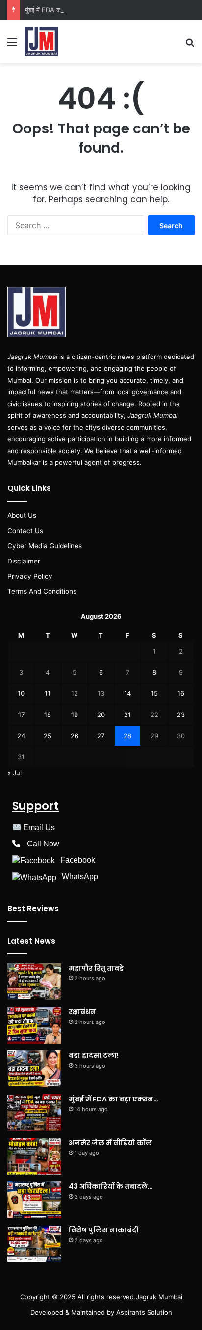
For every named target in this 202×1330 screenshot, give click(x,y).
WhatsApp (80, 876)
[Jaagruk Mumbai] (41, 41)
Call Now (43, 844)
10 (21, 693)
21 (127, 714)
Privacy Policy (29, 576)
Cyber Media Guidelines (44, 546)
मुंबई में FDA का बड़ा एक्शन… (59, 10)
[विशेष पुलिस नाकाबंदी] (34, 1243)
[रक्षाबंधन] (34, 1025)
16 (180, 693)
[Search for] (190, 45)
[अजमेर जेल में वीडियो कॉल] (34, 1156)
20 (101, 714)
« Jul (14, 773)
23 (181, 714)
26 (74, 736)
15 (154, 693)
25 (47, 736)
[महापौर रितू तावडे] (34, 981)
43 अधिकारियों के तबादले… (110, 1186)
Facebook (77, 860)
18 (47, 714)
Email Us (39, 827)
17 (21, 714)
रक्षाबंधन (82, 1012)
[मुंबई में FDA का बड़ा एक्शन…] (34, 1112)
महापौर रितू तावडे (96, 968)
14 (127, 693)
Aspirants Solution (143, 1312)
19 (74, 714)
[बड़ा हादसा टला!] (34, 1068)
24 (21, 736)
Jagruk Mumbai (159, 1297)
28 (127, 736)
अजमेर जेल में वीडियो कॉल (110, 1143)
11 (47, 693)
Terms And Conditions (41, 591)
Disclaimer (23, 561)
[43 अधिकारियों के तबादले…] (34, 1199)
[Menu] (12, 45)
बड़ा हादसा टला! (94, 1055)
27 (100, 736)
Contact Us (25, 531)
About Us (21, 515)
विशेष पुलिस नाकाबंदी (104, 1230)
